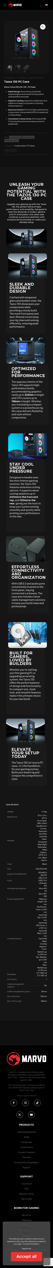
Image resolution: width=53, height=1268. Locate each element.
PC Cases (22, 78)
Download (27, 1183)
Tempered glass (11, 141)
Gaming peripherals (26, 1132)
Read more (26, 1248)
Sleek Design (28, 137)
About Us (26, 1215)
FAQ (26, 1188)
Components (9, 78)
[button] (43, 27)
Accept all (26, 1256)
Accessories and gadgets (26, 1162)
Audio (26, 1137)
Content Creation (26, 1152)
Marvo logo (26, 1198)
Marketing (26, 1220)
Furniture (26, 1157)
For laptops (26, 1142)
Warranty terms (26, 1193)
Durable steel (15, 137)
